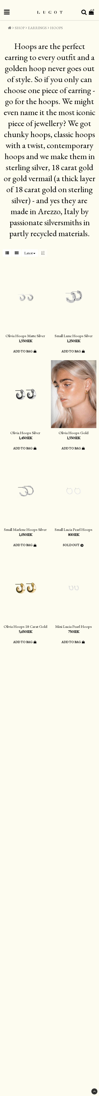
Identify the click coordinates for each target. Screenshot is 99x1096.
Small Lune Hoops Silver (74, 335)
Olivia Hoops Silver (25, 432)
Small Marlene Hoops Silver (25, 529)
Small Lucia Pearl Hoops (73, 529)
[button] (92, 12)
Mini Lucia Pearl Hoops (73, 626)
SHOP (20, 27)
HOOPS (56, 27)
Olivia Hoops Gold (73, 432)
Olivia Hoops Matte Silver (25, 335)
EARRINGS (37, 27)
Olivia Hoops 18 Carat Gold (25, 626)
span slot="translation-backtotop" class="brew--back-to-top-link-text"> (94, 1091)
